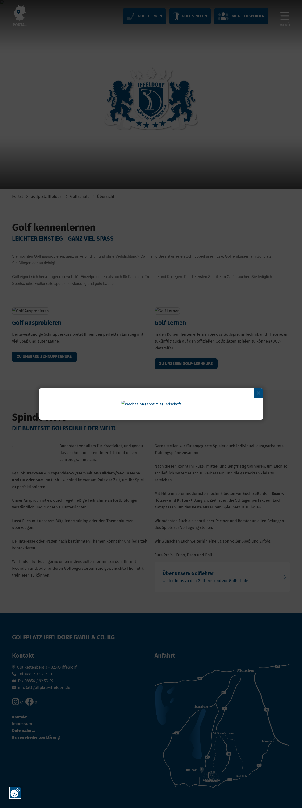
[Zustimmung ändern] (15, 793)
